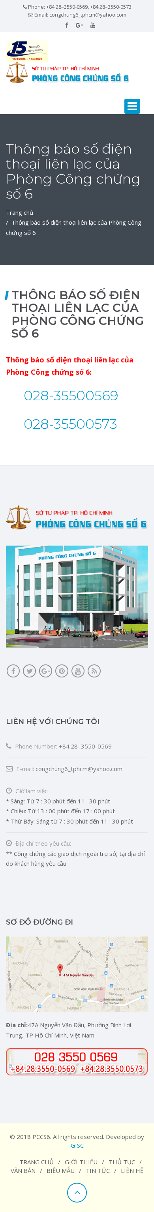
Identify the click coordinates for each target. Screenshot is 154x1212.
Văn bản (23, 1170)
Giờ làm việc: (31, 791)
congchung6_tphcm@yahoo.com (87, 14)
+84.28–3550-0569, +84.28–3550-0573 (88, 6)
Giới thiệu (81, 1162)
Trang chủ (19, 212)
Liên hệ (132, 1170)
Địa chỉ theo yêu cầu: (42, 843)
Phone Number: (35, 746)
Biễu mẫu (61, 1170)
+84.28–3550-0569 (85, 746)
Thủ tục (122, 1162)
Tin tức (98, 1170)
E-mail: (24, 769)
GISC (77, 1145)
